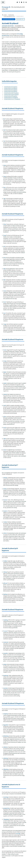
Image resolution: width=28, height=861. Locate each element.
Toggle (3, 2)
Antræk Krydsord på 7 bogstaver (11, 93)
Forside (5, 14)
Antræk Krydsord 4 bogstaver (10, 88)
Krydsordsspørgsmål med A (9, 16)
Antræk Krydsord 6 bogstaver (10, 91)
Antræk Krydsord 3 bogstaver (10, 86)
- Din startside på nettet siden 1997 (13, 8)
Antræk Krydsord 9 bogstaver (10, 96)
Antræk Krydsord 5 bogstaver (10, 89)
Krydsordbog (11, 14)
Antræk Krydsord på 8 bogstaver (11, 94)
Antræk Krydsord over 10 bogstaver (12, 99)
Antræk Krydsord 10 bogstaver (11, 97)
